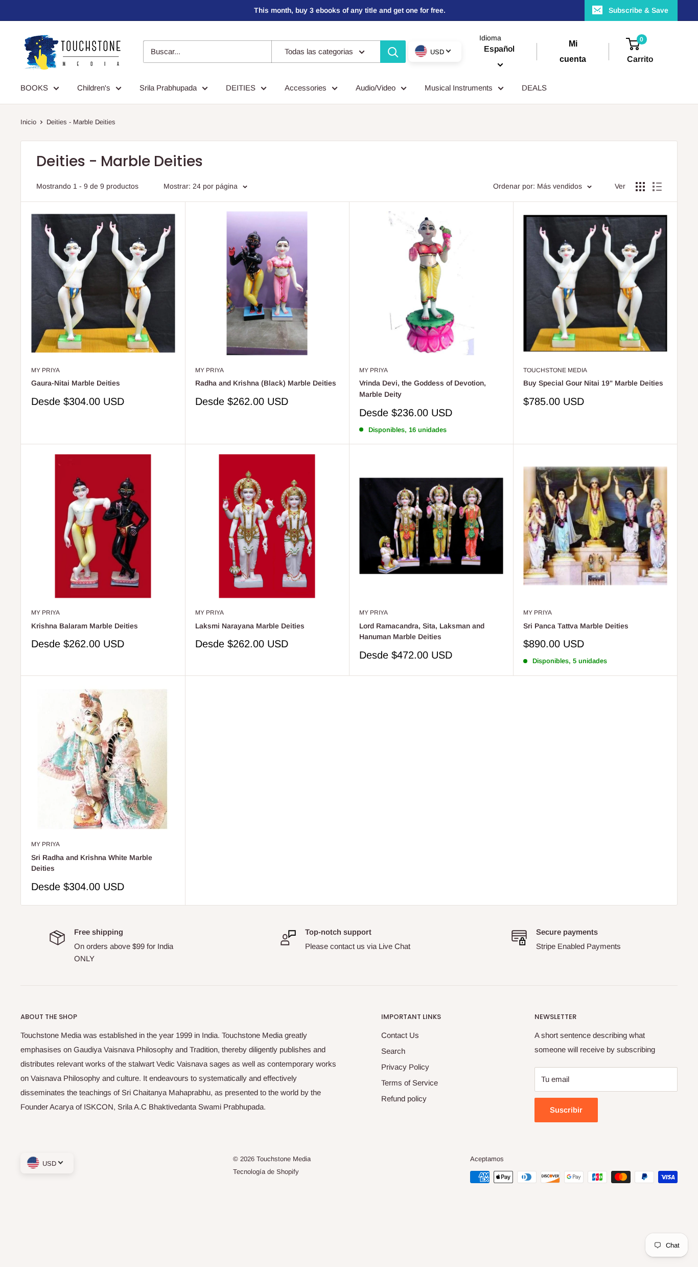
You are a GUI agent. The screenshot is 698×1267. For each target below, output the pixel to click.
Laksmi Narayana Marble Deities (250, 626)
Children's (93, 87)
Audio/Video (375, 87)
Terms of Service (409, 1082)
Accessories (306, 87)
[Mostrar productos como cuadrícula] (640, 186)
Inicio (28, 122)
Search (393, 1051)
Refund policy (404, 1098)
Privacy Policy (405, 1066)
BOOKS (34, 87)
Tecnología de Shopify (266, 1171)
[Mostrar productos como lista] (657, 186)
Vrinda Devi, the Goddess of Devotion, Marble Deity (422, 388)
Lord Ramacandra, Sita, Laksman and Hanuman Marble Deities (421, 631)
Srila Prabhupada (168, 87)
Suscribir (566, 1109)
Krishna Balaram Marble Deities (84, 626)
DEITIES (240, 87)
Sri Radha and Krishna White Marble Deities (91, 863)
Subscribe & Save (638, 10)
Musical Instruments (459, 87)
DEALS (534, 87)
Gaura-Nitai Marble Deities (75, 383)
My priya (45, 370)
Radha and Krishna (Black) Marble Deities (265, 383)
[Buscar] (393, 51)
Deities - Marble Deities (80, 122)
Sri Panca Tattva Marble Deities (576, 626)
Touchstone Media (555, 370)
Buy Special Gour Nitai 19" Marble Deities (593, 383)
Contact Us (400, 1035)
